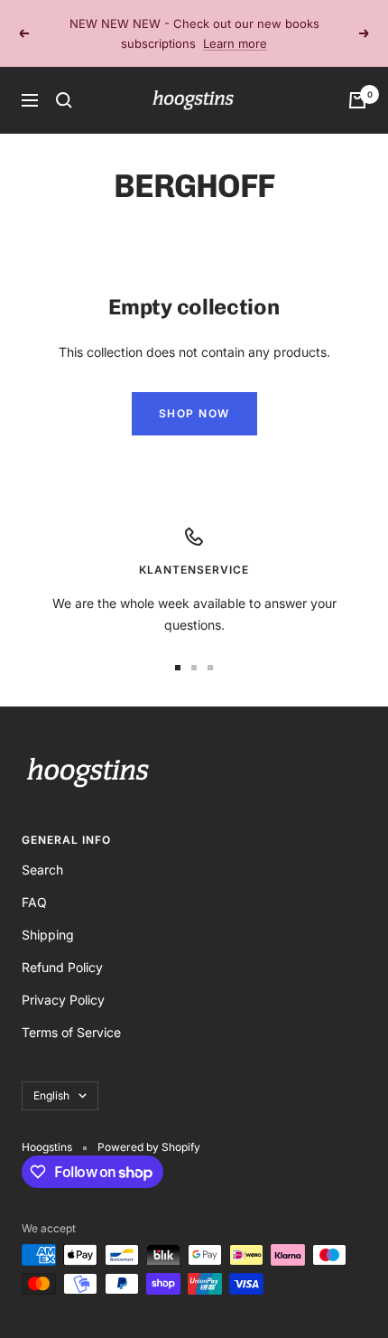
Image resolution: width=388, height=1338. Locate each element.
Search (42, 869)
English (51, 1095)
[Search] (64, 100)
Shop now (194, 413)
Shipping (48, 934)
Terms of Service (71, 1032)
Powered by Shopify (148, 1147)
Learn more (235, 43)
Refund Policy (62, 967)
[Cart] (357, 100)
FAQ (34, 902)
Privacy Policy (63, 999)
